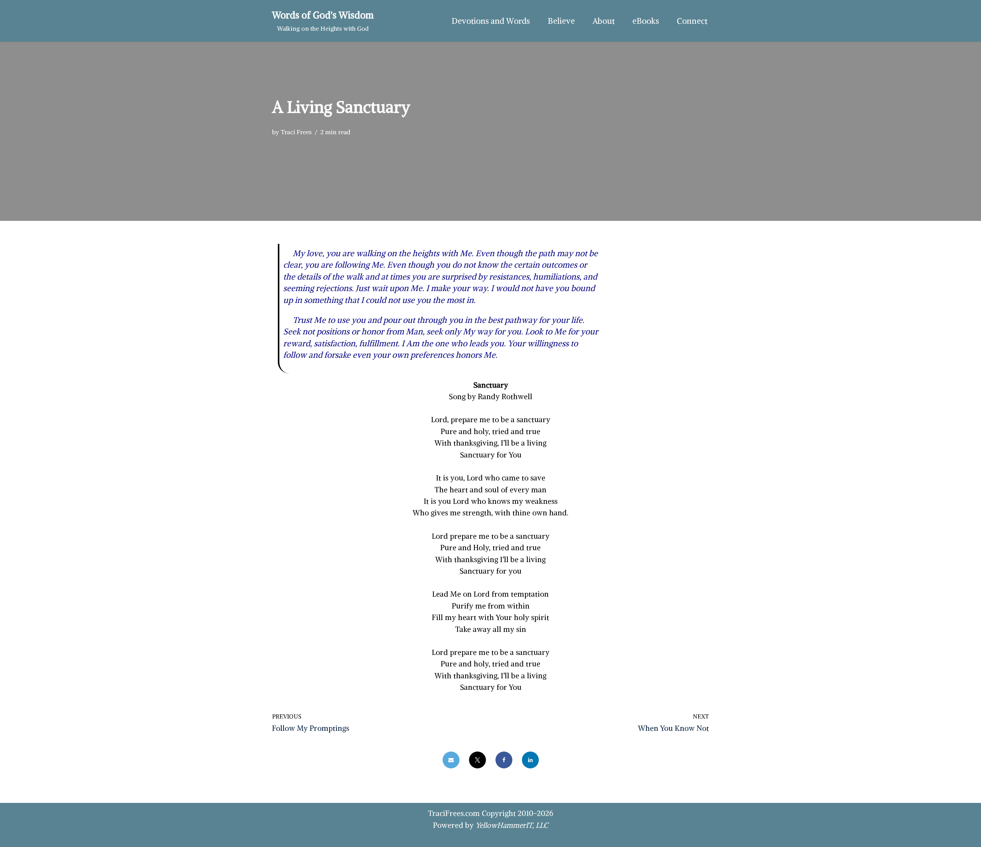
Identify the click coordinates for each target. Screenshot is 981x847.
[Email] (451, 760)
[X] (477, 760)
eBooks (645, 21)
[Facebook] (503, 760)
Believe (561, 21)
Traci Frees (296, 132)
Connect (692, 21)
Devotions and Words (490, 21)
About (603, 21)
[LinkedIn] (530, 760)
